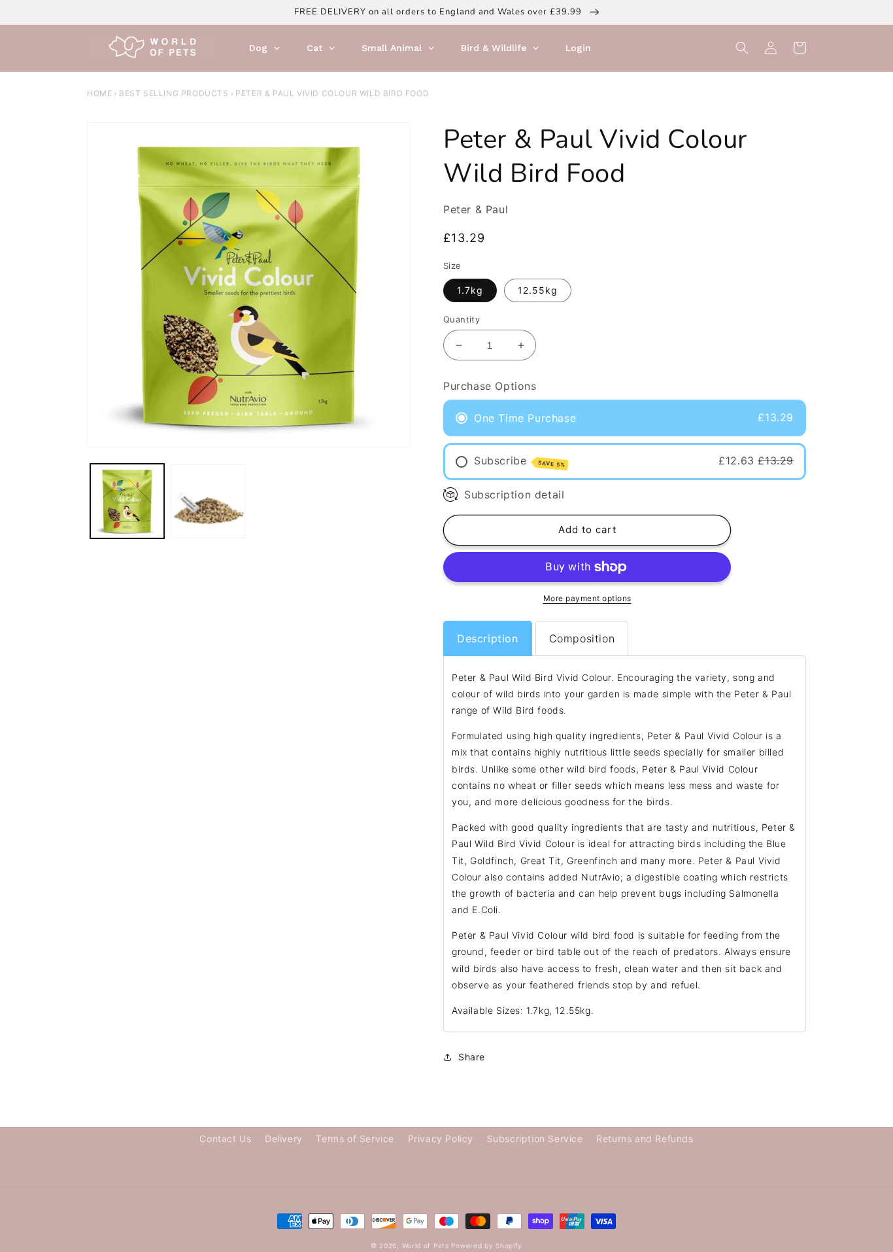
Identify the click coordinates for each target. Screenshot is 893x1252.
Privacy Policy (440, 1138)
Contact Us (225, 1138)
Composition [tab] (582, 638)
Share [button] (471, 1056)
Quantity (461, 319)
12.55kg (538, 290)
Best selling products (174, 93)
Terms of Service (355, 1138)
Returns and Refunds (644, 1138)
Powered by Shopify (486, 1245)
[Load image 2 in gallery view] (207, 501)
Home (99, 93)
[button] (742, 47)
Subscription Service (535, 1138)
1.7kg (470, 290)
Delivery (284, 1138)
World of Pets (425, 1245)
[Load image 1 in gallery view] (127, 501)
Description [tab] (487, 638)
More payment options (587, 598)
